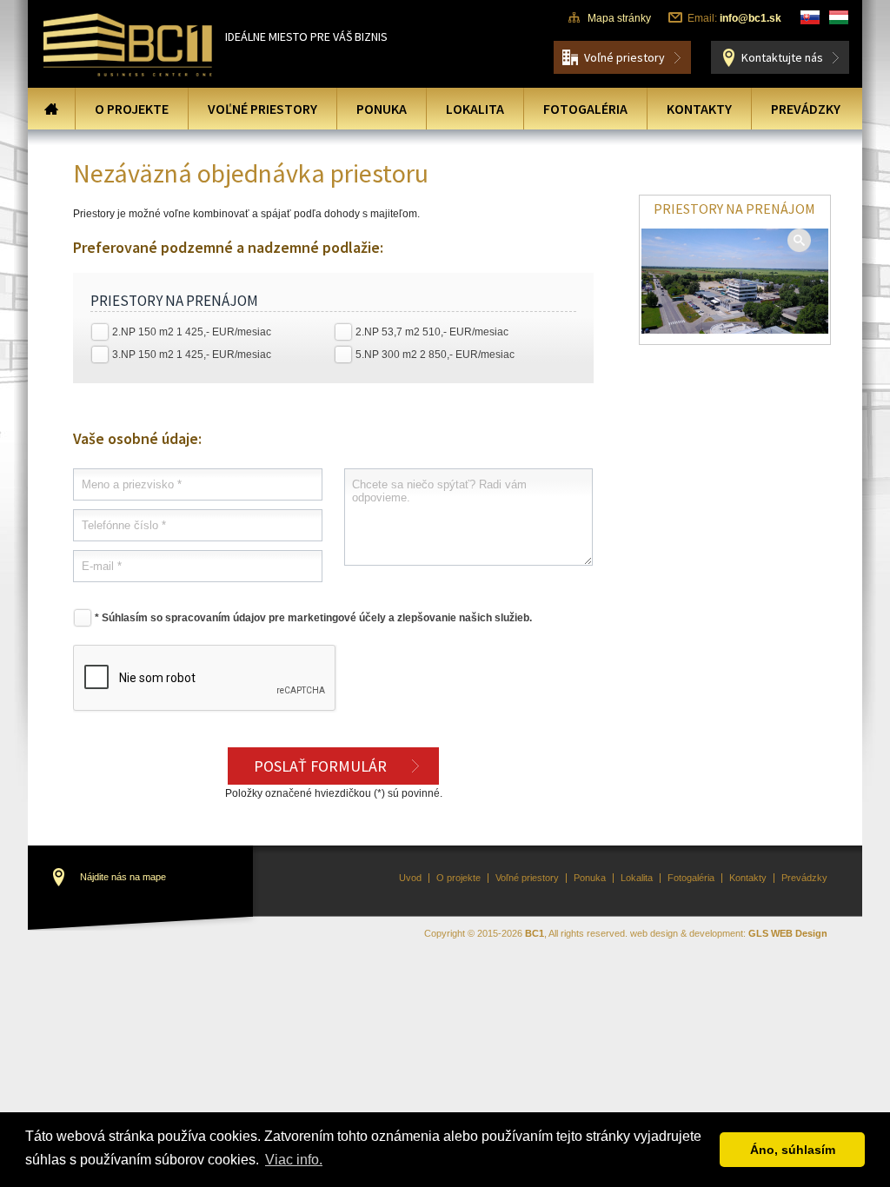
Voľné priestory (624, 57)
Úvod (51, 108)
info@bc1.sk (750, 18)
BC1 (534, 933)
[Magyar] (838, 17)
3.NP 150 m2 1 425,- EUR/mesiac (191, 354)
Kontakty (699, 108)
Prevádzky (805, 108)
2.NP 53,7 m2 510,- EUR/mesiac (431, 332)
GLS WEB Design (787, 933)
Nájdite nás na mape (123, 877)
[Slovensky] (810, 17)
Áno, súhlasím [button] (792, 1150)
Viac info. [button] (293, 1159)
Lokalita (475, 108)
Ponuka (381, 108)
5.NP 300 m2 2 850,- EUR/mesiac (435, 354)
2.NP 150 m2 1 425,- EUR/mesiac (191, 332)
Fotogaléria (585, 108)
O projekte (132, 108)
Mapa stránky (619, 18)
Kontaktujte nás (782, 57)
